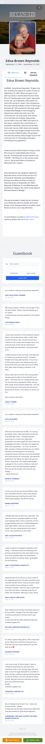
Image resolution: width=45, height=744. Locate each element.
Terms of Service (28, 735)
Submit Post (22, 278)
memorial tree (31, 217)
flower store (29, 219)
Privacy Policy (17, 735)
